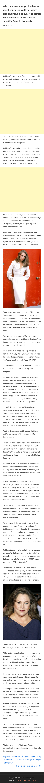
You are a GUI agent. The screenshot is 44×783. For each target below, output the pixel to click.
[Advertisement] (22, 51)
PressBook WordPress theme (26, 780)
